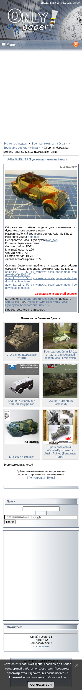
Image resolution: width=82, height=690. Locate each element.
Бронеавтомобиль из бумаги (38, 298)
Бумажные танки (50, 302)
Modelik (34, 236)
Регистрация (37, 477)
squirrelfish (12, 302)
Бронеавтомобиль (32, 305)
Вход (50, 477)
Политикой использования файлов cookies (37, 677)
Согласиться (41, 684)
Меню (11, 44)
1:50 (48, 305)
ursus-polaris (41, 646)
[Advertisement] (41, 95)
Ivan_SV (51, 240)
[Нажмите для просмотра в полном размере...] (41, 217)
